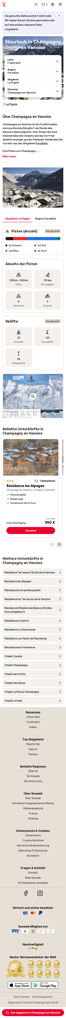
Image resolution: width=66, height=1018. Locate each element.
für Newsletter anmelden (33, 882)
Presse (33, 813)
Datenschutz (33, 835)
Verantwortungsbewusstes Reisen (33, 803)
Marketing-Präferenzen (33, 850)
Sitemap (33, 818)
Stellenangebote (33, 808)
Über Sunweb (33, 798)
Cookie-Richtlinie (33, 840)
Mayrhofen (33, 744)
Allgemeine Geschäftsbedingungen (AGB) (33, 1002)
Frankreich (33, 722)
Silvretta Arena (33, 781)
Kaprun (33, 749)
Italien (33, 727)
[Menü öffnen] (60, 4)
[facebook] (26, 895)
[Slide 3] (35, 415)
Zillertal (33, 771)
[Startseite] (3, 4)
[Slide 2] (33, 415)
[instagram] (40, 895)
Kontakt (33, 872)
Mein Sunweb (33, 877)
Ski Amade (33, 776)
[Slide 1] (30, 415)
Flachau (33, 754)
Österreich (33, 716)
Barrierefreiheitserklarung (33, 845)
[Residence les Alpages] (30, 488)
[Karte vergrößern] (33, 396)
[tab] (17, 218)
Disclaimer (33, 855)
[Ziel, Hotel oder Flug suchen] (36, 4)
